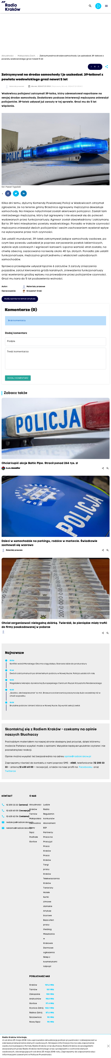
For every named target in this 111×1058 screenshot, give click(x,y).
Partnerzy (48, 832)
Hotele (46, 893)
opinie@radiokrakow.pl (77, 756)
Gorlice (33, 842)
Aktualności (8, 56)
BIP (45, 828)
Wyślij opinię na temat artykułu (19, 299)
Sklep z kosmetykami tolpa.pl (50, 962)
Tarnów (33, 814)
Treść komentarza (17, 352)
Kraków (33, 809)
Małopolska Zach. (26, 56)
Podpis (11, 341)
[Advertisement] (55, 34)
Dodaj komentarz (17, 378)
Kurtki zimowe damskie (47, 902)
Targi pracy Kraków (47, 869)
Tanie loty (48, 888)
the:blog (47, 929)
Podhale (33, 837)
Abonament (49, 823)
